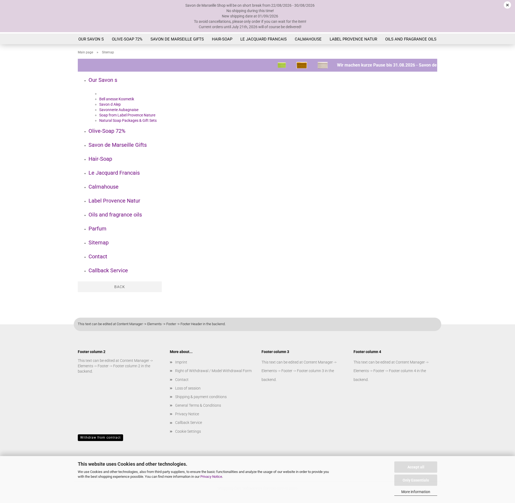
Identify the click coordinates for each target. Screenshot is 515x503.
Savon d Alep (110, 104)
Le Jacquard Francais (263, 39)
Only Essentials (416, 480)
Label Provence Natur (353, 39)
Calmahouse (308, 39)
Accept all (415, 467)
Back (119, 287)
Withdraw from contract (100, 437)
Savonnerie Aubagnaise (118, 110)
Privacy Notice (211, 477)
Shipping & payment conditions (201, 397)
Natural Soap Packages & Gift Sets (128, 120)
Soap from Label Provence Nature (127, 115)
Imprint (181, 362)
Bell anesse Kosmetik (116, 99)
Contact (98, 256)
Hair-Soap (222, 39)
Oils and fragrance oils (410, 39)
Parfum (97, 228)
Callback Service (108, 270)
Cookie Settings (188, 431)
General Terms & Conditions (198, 405)
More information (415, 492)
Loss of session (188, 388)
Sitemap (99, 242)
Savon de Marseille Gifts (177, 39)
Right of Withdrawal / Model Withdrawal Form (213, 371)
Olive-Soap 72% (127, 39)
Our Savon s (91, 39)
